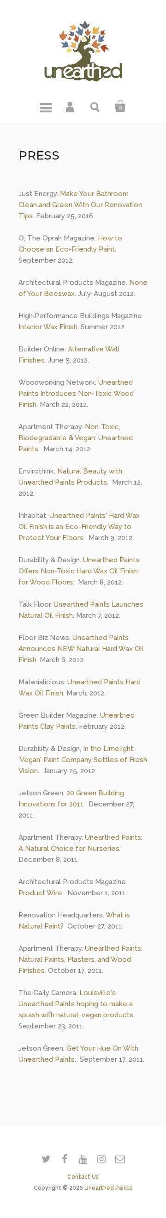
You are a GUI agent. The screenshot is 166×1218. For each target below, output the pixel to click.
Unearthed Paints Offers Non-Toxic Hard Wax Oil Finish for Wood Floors (78, 571)
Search (95, 106)
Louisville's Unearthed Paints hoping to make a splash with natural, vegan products (75, 1004)
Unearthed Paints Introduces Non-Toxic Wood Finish (76, 393)
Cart (120, 106)
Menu (45, 106)
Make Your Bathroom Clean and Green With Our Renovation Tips (80, 205)
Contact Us (83, 1177)
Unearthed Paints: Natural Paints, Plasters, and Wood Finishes (80, 959)
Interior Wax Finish (47, 327)
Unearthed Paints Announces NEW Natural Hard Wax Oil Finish (80, 649)
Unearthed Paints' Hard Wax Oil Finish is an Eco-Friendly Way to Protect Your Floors (79, 526)
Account (70, 106)
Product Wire (40, 893)
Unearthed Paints (108, 1188)
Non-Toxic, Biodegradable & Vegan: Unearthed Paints (75, 438)
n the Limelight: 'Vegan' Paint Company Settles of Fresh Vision (82, 759)
